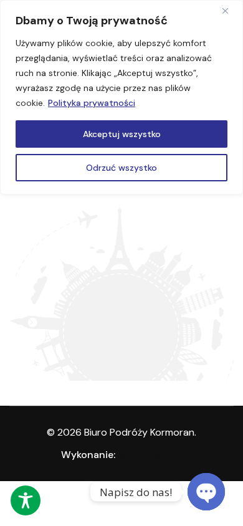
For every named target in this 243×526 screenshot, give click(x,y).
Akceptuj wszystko (122, 134)
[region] (121, 97)
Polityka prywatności (91, 102)
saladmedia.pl (150, 454)
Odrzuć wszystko (121, 167)
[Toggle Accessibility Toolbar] (25, 500)
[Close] (229, 10)
